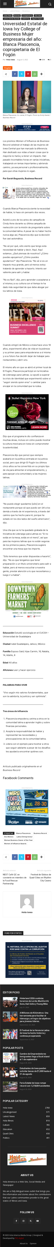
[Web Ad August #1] (27, 200)
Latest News (15, 11)
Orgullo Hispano (37, 19)
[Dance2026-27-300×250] (27, 432)
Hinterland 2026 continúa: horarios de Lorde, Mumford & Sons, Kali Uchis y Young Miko (34, 1001)
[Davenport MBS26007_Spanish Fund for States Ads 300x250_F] (27, 977)
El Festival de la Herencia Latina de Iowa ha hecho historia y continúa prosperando (34, 1033)
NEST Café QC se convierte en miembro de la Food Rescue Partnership (14, 879)
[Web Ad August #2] (27, 499)
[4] (27, 133)
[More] (41, 74)
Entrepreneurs (27, 15)
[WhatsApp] (35, 74)
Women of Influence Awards (15, 843)
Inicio (5, 11)
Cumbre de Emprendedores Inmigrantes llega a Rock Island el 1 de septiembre (35, 1057)
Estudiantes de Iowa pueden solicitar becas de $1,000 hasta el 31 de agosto (35, 1071)
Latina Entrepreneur (25, 837)
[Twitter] (21, 74)
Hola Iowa (38, 15)
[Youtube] (37, 1221)
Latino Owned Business (12, 19)
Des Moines (8, 837)
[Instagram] (23, 1221)
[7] (27, 337)
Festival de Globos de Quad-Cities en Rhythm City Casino (40, 877)
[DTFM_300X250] (27, 621)
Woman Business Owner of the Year (18, 840)
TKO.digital (19, 1238)
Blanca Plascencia (23, 833)
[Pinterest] (28, 74)
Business (26, 11)
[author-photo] (27, 908)
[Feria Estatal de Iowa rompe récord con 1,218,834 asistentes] (10, 1087)
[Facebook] (15, 74)
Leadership (25, 19)
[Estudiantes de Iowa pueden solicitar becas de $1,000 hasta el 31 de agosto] (10, 1072)
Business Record (40, 833)
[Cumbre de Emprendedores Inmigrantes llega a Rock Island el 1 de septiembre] (10, 1058)
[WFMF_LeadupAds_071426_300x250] (27, 827)
